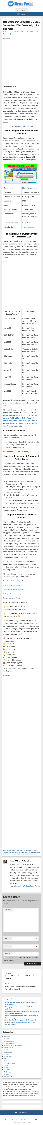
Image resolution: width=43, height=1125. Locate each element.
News (6, 1059)
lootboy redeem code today (12, 594)
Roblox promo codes (13, 423)
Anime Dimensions (10, 415)
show (13, 86)
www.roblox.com (28, 227)
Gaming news (21, 850)
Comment (8, 910)
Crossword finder (9, 1041)
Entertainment (8, 1048)
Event (6, 1050)
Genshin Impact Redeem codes (13, 589)
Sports (6, 1067)
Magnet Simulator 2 (29, 188)
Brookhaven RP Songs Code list (25, 420)
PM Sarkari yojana (9, 1063)
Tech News (7, 1072)
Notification (7, 1061)
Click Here (26, 223)
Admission (7, 1037)
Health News (8, 1056)
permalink (30, 854)
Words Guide (8, 1076)
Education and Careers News (13, 1045)
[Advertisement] (21, 61)
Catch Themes (27, 1122)
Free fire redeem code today (12, 585)
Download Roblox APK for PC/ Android (16, 581)
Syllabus (6, 1070)
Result (6, 1065)
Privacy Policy (34, 1120)
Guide (6, 1054)
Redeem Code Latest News (11, 852)
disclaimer (24, 1096)
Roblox (6, 92)
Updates (28, 850)
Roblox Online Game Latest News (30, 852)
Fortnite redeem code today (12, 598)
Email (6, 946)
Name (6, 938)
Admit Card (7, 1039)
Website (7, 953)
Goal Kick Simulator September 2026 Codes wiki (21, 1020)
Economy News (9, 1043)
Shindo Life (23, 415)
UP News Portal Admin (28, 32)
